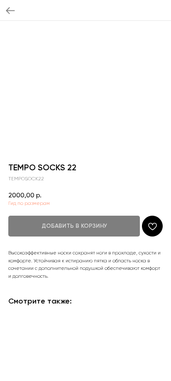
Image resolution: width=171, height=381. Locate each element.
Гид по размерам (29, 203)
